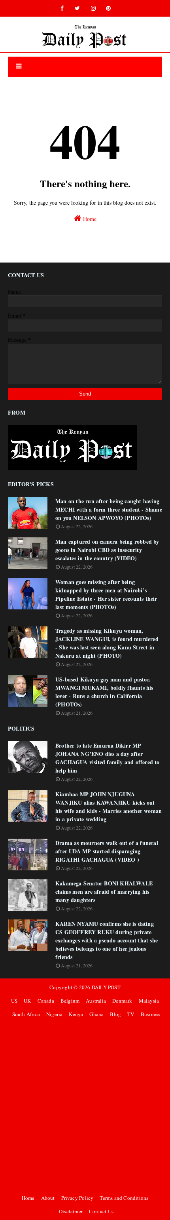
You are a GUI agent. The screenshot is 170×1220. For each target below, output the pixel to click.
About (48, 1197)
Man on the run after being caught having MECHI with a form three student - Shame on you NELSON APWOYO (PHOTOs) (108, 509)
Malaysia (149, 1000)
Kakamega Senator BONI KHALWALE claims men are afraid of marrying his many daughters (104, 891)
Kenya (76, 1014)
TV (130, 1014)
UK (27, 1000)
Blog (115, 1014)
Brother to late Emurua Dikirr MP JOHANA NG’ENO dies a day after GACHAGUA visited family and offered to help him (107, 758)
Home (88, 219)
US (14, 1000)
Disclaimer (71, 1211)
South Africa (26, 1014)
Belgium (69, 1000)
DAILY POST (106, 987)
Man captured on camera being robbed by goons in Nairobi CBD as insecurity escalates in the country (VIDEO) (107, 549)
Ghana (96, 1014)
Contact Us (101, 1211)
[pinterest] (108, 8)
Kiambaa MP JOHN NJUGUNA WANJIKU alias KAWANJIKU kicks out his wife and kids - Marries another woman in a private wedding (108, 806)
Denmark (122, 1000)
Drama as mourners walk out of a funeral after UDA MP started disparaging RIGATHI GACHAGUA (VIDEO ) (106, 851)
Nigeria (54, 1014)
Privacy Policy (77, 1197)
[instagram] (93, 8)
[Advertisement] (85, 1106)
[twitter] (77, 8)
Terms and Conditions (124, 1197)
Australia (96, 1000)
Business (151, 1014)
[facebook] (62, 8)
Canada (46, 1000)
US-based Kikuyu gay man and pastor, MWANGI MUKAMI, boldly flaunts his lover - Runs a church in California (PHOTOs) (104, 691)
